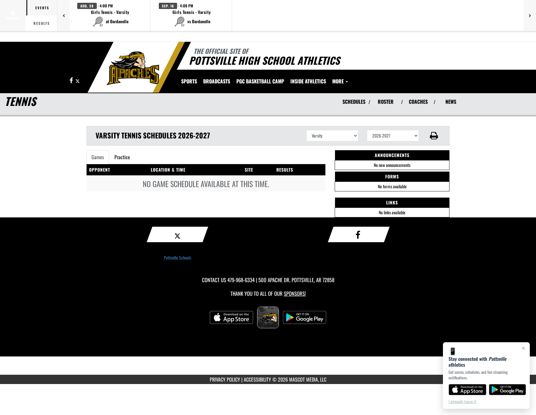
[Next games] (530, 15)
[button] (110, 15)
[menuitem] (216, 81)
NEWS (450, 101)
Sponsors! (295, 293)
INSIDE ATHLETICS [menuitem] (308, 81)
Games (98, 157)
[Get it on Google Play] (507, 389)
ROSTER (386, 101)
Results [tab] (42, 23)
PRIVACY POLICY (225, 379)
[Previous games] (63, 15)
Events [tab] (42, 7)
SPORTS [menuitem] (189, 81)
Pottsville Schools (177, 257)
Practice (122, 157)
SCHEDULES (353, 101)
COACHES (418, 101)
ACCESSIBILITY (257, 379)
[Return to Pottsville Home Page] (132, 68)
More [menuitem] (338, 81)
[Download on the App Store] (467, 389)
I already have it (462, 401)
